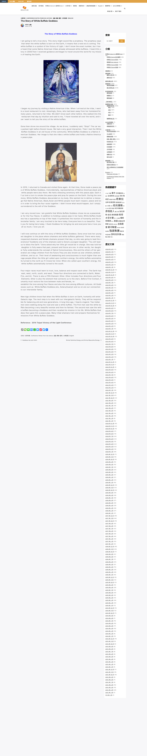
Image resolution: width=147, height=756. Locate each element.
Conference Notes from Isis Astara (39, 18)
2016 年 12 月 (109, 546)
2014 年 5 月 (109, 626)
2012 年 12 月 (109, 669)
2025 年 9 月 (109, 277)
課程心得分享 (110, 75)
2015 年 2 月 (109, 603)
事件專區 (41, 6)
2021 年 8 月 (109, 403)
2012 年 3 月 (109, 692)
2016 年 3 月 (109, 569)
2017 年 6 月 (109, 531)
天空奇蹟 (109, 149)
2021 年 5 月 (109, 410)
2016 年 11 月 (109, 549)
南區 (109, 107)
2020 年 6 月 (109, 439)
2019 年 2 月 (109, 480)
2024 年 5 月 (109, 318)
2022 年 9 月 (109, 369)
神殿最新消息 (110, 126)
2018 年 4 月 (109, 505)
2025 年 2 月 (109, 295)
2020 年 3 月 (109, 446)
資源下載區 (118, 11)
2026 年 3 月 (109, 262)
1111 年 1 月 (108, 695)
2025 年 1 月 (109, 298)
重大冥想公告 (110, 88)
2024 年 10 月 (109, 305)
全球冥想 (111, 196)
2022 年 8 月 (109, 372)
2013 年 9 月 (109, 646)
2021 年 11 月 (109, 395)
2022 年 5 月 (109, 380)
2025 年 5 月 (109, 287)
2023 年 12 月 (109, 331)
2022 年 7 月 (109, 375)
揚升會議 (111, 208)
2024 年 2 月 (109, 326)
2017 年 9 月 (109, 523)
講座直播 (109, 93)
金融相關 (109, 144)
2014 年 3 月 (109, 631)
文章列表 (68, 6)
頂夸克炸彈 (116, 234)
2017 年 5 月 (109, 533)
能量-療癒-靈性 (57, 18)
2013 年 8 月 (109, 649)
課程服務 (108, 73)
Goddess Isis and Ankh (29, 340)
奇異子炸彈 (112, 199)
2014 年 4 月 (109, 628)
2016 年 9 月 (109, 554)
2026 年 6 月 (109, 254)
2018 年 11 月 (109, 487)
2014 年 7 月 (109, 621)
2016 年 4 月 (109, 567)
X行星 (106, 193)
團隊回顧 (109, 98)
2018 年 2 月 (109, 510)
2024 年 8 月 (109, 310)
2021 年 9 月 (109, 400)
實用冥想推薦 (110, 85)
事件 (113, 193)
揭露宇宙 (109, 154)
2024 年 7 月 (109, 313)
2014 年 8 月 (109, 618)
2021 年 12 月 (109, 392)
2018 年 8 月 (109, 495)
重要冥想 (81, 6)
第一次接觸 (117, 218)
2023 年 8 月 (109, 341)
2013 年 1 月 (109, 667)
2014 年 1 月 (109, 636)
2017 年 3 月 (109, 539)
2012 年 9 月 (109, 677)
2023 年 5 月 (109, 349)
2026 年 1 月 (109, 267)
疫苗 (109, 215)
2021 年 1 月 (109, 421)
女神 (107, 202)
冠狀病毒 (116, 196)
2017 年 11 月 (109, 518)
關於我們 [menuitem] (29, 1)
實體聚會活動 (109, 104)
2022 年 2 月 (109, 387)
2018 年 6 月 (109, 500)
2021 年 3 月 (109, 416)
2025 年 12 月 (109, 270)
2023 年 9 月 (109, 339)
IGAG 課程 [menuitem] (12, 1)
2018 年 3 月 (109, 508)
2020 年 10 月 (109, 428)
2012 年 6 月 (109, 685)
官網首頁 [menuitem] (4, 1)
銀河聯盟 (112, 227)
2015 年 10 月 (109, 582)
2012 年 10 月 (109, 674)
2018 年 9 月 (109, 492)
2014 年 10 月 (109, 613)
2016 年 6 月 (109, 562)
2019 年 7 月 (109, 467)
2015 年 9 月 (109, 585)
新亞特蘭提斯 (119, 208)
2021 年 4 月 (109, 413)
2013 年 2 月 (109, 664)
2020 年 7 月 (109, 436)
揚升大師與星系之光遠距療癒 (115, 167)
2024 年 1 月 (109, 328)
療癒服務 (108, 160)
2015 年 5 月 (109, 595)
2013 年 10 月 (109, 644)
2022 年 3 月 (109, 385)
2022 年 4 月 (109, 382)
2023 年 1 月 (109, 359)
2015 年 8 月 (109, 587)
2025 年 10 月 (109, 275)
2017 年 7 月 (109, 528)
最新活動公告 (109, 81)
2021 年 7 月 (109, 405)
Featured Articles (112, 174)
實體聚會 (107, 6)
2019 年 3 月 (109, 477)
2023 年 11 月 (109, 334)
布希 (111, 206)
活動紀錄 (109, 123)
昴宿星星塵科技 (111, 164)
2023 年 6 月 (109, 346)
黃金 (123, 234)
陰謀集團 (114, 230)
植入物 (117, 211)
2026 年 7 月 (109, 252)
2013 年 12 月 (109, 638)
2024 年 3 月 (109, 323)
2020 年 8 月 (109, 433)
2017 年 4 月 (109, 536)
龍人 (112, 237)
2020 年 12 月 (109, 423)
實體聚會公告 (110, 118)
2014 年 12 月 (109, 608)
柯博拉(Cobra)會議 (112, 67)
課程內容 (109, 77)
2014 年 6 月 (109, 623)
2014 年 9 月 (109, 615)
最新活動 (34, 6)
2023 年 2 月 (109, 357)
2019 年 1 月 (109, 482)
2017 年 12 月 (109, 515)
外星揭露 (109, 147)
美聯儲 (120, 221)
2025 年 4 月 (109, 290)
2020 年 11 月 (109, 426)
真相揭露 (115, 215)
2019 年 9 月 (109, 462)
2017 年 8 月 (109, 526)
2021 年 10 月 (109, 398)
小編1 (30, 24)
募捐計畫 (109, 11)
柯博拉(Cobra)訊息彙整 (114, 57)
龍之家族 (108, 237)
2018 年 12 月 (109, 485)
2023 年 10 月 (109, 336)
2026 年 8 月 (109, 249)
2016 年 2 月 (109, 572)
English (70, 18)
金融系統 (115, 224)
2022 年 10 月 (109, 367)
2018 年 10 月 (109, 490)
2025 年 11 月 (109, 272)
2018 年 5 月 (109, 503)
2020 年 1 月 (109, 451)
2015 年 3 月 (109, 600)
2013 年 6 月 (109, 654)
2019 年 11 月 (109, 457)
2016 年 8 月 (109, 556)
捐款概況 (108, 71)
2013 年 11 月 (109, 641)
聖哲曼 (111, 224)
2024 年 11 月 (109, 303)
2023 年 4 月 (109, 351)
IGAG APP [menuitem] (21, 1)
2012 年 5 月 (109, 687)
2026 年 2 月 (109, 264)
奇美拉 (120, 199)
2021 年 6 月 (109, 408)
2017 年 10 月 (109, 521)
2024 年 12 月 (109, 300)
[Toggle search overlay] (124, 9)
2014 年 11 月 (109, 610)
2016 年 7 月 (109, 559)
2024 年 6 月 (109, 316)
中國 (110, 193)
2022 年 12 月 (109, 362)
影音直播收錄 (109, 91)
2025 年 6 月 (109, 285)
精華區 (75, 6)
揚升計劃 (109, 157)
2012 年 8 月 (109, 679)
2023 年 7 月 (109, 344)
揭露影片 (109, 95)
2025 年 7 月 (109, 282)
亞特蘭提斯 (119, 193)
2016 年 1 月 (109, 574)
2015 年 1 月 (109, 605)
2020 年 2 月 (109, 449)
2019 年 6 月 (109, 469)
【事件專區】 (109, 101)
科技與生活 (110, 141)
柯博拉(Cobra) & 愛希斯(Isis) (54, 6)
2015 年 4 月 (109, 597)
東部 (109, 115)
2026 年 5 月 (109, 257)
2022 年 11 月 (109, 364)
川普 (108, 206)
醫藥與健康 (110, 136)
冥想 (121, 196)
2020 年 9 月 (109, 431)
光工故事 (109, 134)
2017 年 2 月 (109, 541)
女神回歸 (64, 18)
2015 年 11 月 (109, 580)
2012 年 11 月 (109, 672)
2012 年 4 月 (109, 690)
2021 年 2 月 (109, 418)
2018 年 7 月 (109, 498)
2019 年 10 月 (109, 459)
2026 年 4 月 (109, 259)
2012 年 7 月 (109, 682)
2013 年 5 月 (109, 656)
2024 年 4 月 (109, 321)
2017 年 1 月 (109, 544)
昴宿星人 (110, 211)
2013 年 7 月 (109, 651)
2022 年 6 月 (109, 377)
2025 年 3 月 (109, 293)
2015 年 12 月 (109, 577)
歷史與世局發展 (111, 131)
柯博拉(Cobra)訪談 (112, 65)
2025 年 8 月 (109, 280)
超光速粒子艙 (110, 162)
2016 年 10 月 (109, 551)
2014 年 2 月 (109, 633)
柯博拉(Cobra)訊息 (112, 59)
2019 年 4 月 (109, 474)
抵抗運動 (118, 205)
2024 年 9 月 (109, 308)
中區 (109, 112)
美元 (112, 221)
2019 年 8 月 (109, 464)
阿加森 (118, 227)
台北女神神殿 (117, 6)
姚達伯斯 (119, 202)
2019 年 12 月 (109, 454)
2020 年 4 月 (109, 444)
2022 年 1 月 (109, 390)
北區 (109, 110)
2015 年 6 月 (109, 592)
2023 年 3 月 (109, 354)
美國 (116, 221)
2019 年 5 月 (109, 472)
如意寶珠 (112, 202)
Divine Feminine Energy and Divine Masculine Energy (83, 340)
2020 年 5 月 (109, 441)
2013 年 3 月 (109, 662)
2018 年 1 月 (109, 513)
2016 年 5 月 (109, 564)
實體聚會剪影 (110, 106)
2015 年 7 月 (109, 590)
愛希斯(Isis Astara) (112, 62)
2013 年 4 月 (109, 659)
